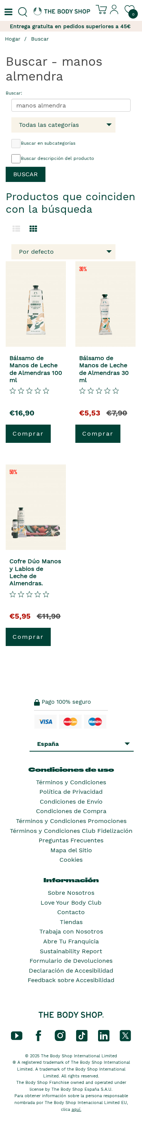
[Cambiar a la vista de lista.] (16, 229)
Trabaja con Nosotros (71, 931)
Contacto (71, 912)
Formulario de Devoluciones (71, 960)
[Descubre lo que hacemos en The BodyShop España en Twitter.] (125, 1035)
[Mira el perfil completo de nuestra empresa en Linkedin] (103, 1035)
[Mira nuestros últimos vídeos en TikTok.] (81, 1035)
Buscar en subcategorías (48, 143)
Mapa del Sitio (71, 850)
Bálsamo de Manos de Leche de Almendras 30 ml (104, 369)
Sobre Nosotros (71, 892)
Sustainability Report (71, 951)
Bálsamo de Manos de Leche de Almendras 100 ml (35, 369)
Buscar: (14, 93)
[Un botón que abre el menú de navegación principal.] (7, 12)
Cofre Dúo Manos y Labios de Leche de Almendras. (35, 572)
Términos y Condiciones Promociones (71, 821)
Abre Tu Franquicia (71, 941)
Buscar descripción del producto (57, 158)
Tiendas (71, 922)
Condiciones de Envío (71, 801)
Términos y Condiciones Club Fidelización (71, 830)
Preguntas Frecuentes (71, 840)
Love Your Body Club (71, 902)
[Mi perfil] (114, 12)
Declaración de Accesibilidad (71, 970)
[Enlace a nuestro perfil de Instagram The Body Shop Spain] (60, 1035)
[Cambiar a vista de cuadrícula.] (33, 229)
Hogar (12, 39)
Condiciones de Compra (71, 811)
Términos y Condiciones (71, 782)
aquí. (76, 1109)
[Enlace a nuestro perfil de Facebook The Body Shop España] (38, 1035)
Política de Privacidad (71, 791)
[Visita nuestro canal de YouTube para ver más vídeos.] (16, 1035)
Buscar (40, 39)
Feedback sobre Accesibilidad (71, 980)
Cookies (71, 859)
